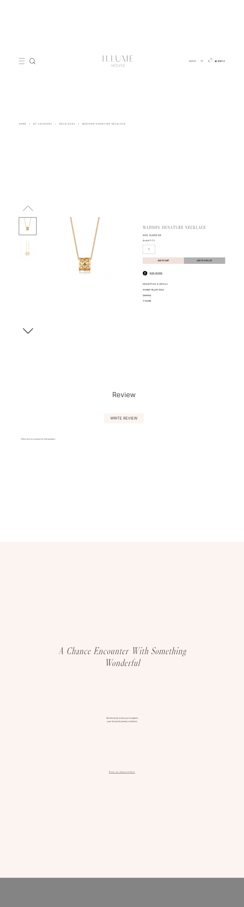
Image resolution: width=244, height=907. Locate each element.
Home (22, 124)
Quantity (149, 240)
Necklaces (67, 124)
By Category (42, 124)
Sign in (192, 61)
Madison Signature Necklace (104, 124)
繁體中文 (221, 61)
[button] (76, 331)
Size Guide (156, 273)
